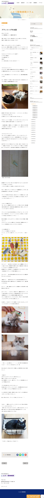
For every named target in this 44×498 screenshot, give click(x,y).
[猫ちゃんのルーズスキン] (41, 87)
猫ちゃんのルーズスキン (34, 86)
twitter (23, 455)
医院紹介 (23, 2)
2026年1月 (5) (35, 117)
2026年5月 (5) (35, 110)
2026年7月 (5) (35, 107)
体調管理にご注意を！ (33, 57)
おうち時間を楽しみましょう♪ (34, 82)
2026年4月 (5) (35, 112)
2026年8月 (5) (35, 105)
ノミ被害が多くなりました (34, 47)
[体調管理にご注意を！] (41, 58)
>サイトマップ (4, 486)
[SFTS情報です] (41, 77)
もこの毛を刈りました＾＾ (34, 67)
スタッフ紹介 (29, 2)
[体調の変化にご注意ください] (41, 92)
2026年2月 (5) (35, 115)
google (25, 455)
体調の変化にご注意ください (34, 91)
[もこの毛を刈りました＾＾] (41, 68)
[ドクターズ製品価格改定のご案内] (41, 63)
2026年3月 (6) (35, 114)
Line (20, 455)
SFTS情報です (32, 76)
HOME (18, 2)
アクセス (40, 2)
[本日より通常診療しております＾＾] (41, 53)
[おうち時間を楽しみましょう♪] (41, 82)
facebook (17, 455)
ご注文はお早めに (33, 72)
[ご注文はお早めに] (41, 73)
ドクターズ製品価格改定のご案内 (34, 63)
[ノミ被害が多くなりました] (41, 48)
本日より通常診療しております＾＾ (34, 53)
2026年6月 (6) (35, 109)
